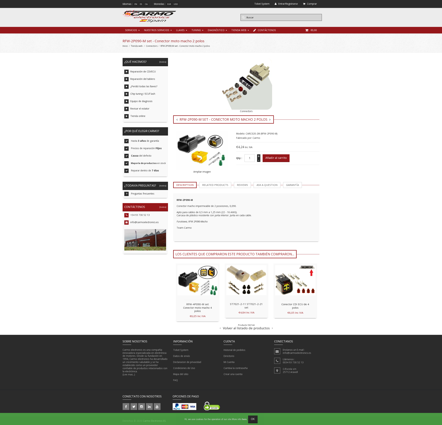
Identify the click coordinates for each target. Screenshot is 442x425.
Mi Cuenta (229, 362)
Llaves (180, 30)
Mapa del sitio (180, 374)
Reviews (242, 185)
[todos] (162, 62)
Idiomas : (128, 4)
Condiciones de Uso (184, 368)
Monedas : (159, 4)
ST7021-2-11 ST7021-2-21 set (246, 305)
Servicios (131, 30)
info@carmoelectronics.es (144, 222)
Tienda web (238, 30)
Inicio (125, 45)
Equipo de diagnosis (141, 101)
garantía (292, 185)
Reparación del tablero (142, 79)
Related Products (215, 185)
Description (185, 185)
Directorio (229, 356)
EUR (169, 4)
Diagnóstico (216, 30)
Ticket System (180, 350)
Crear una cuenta (233, 374)
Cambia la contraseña (236, 368)
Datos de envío (181, 356)
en (135, 4)
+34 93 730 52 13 (140, 215)
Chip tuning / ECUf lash (142, 93)
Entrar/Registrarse (288, 3)
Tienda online (137, 116)
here (244, 419)
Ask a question (267, 185)
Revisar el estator (139, 108)
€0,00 (314, 30)
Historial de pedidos (234, 350)
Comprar (312, 3)
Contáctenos (267, 30)
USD (176, 4)
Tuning (196, 30)
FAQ (175, 380)
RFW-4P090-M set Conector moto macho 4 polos (197, 307)
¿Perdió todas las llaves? (143, 86)
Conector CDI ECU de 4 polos (295, 305)
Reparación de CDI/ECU (143, 71)
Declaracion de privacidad (187, 362)
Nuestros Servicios (156, 30)
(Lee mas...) (129, 374)
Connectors (151, 45)
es (141, 4)
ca (146, 4)
